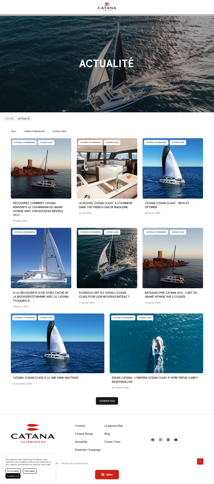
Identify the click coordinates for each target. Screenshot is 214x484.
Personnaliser (13, 471)
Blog (107, 433)
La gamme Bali (113, 426)
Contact (80, 426)
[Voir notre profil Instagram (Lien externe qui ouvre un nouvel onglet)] (160, 439)
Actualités (81, 441)
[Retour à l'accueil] (107, 10)
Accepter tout (13, 476)
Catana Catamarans (34, 131)
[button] (107, 474)
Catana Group (84, 433)
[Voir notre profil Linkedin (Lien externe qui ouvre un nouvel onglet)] (168, 439)
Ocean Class (60, 131)
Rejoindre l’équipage (88, 449)
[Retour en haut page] (200, 461)
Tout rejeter (29, 471)
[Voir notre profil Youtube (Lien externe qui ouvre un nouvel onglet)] (175, 439)
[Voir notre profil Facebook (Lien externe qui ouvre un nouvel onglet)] (152, 439)
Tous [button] (13, 131)
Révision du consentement (75, 463)
